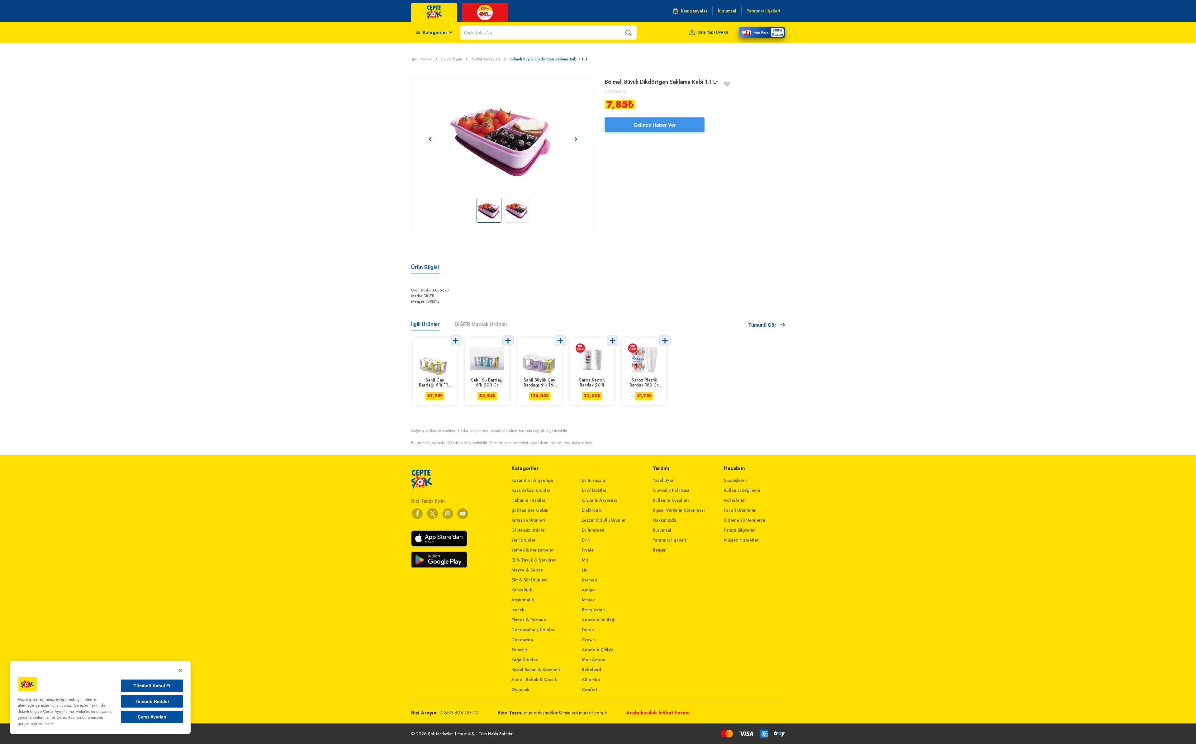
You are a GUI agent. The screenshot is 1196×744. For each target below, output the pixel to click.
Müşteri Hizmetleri (741, 540)
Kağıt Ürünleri (524, 659)
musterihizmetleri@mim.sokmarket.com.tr (565, 712)
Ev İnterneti (593, 530)
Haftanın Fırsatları (529, 500)
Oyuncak (520, 689)
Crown (588, 640)
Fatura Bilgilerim (740, 530)
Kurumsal (662, 530)
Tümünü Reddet (152, 701)
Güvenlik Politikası (671, 490)
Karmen (589, 580)
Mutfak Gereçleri (486, 59)
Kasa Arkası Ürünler (530, 490)
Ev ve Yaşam (451, 59)
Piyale (588, 550)
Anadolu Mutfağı (598, 620)
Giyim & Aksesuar (599, 500)
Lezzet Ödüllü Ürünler (604, 520)
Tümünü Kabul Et (152, 685)
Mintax (588, 600)
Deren (588, 630)
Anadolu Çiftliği (597, 650)
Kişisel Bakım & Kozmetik (536, 669)
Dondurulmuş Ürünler (532, 630)
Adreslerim (735, 500)
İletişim (660, 550)
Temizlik (519, 650)
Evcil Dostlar (594, 490)
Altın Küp (591, 679)
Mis (585, 560)
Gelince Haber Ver (655, 125)
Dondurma (522, 640)
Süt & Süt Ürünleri (529, 580)
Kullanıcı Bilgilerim (742, 490)
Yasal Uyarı (664, 480)
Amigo (588, 590)
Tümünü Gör (762, 325)
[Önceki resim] (430, 139)
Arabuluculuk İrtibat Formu (658, 712)
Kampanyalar (694, 11)
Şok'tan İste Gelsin (529, 510)
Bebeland (591, 669)
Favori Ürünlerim (740, 510)
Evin (586, 540)
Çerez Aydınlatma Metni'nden (69, 711)
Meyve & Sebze (527, 570)
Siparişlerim (735, 480)
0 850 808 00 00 (459, 712)
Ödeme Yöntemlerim (744, 520)
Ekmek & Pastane (528, 620)
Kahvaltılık (521, 590)
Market (426, 59)
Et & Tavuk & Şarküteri (533, 560)
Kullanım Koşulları (671, 500)
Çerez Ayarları (152, 716)
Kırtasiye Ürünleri (528, 520)
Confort (589, 689)
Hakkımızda (664, 520)
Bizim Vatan (593, 610)
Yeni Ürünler (523, 540)
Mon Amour (594, 659)
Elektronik (591, 510)
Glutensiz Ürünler (528, 530)
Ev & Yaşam (593, 480)
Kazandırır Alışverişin (532, 480)
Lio (585, 570)
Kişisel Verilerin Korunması (679, 510)
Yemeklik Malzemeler (532, 550)
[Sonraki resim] (576, 139)
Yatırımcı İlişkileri (669, 540)
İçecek (517, 610)
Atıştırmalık (522, 600)
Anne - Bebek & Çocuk (534, 679)
